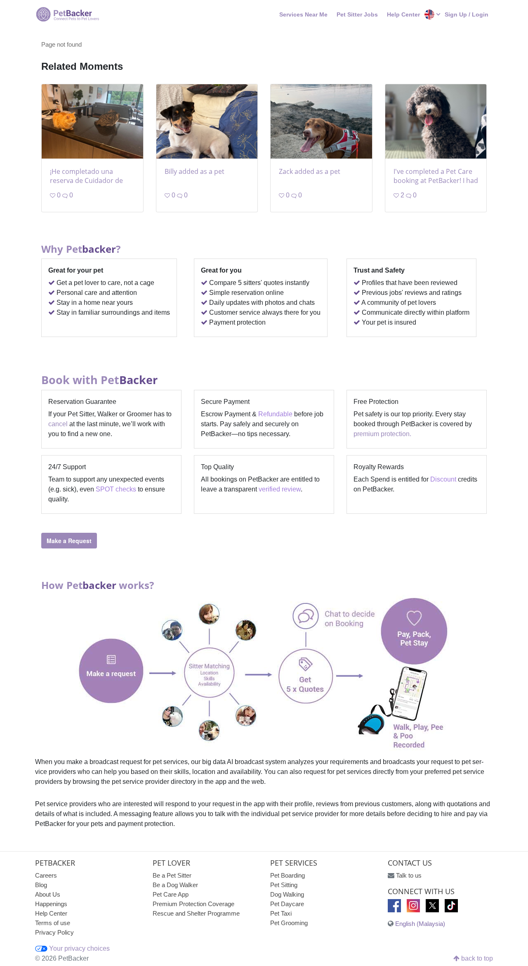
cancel (58, 423)
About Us (47, 894)
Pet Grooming (289, 922)
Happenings (51, 903)
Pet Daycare (287, 903)
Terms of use (52, 922)
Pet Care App (171, 894)
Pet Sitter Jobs (357, 14)
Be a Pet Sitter (172, 875)
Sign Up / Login (466, 14)
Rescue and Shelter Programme (196, 913)
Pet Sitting (283, 884)
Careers (46, 875)
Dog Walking (287, 894)
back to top (476, 958)
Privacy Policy (54, 932)
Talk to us (409, 875)
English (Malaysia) (420, 923)
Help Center (403, 14)
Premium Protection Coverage (193, 903)
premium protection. (382, 433)
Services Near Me (303, 14)
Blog (41, 884)
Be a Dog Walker (175, 884)
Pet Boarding (287, 875)
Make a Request (69, 540)
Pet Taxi (281, 913)
